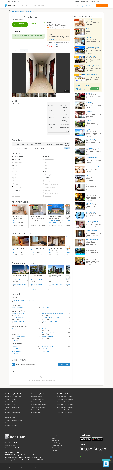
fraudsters (52, 39)
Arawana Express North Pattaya (93, 74)
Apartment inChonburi (18, 10)
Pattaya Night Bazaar (18, 336)
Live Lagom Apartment (92, 239)
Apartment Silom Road (11, 409)
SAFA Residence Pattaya (92, 46)
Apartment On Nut (10, 404)
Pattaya (14, 328)
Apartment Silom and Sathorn (13, 412)
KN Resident (89, 102)
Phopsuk (88, 184)
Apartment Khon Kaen (37, 409)
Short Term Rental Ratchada (65, 406)
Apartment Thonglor (11, 401)
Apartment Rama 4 (10, 414)
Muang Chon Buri (47, 346)
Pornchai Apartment (91, 230)
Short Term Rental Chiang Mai (65, 409)
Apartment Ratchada (11, 425)
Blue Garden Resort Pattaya (93, 248)
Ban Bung (15, 348)
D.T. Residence (89, 19)
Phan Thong (45, 350)
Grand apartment (90, 202)
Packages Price (95, 1)
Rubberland (15, 332)
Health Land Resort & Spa (93, 166)
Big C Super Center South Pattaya (52, 313)
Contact (54, 450)
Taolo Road (45, 307)
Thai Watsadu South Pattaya (50, 317)
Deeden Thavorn (90, 120)
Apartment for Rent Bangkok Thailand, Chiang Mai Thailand (13, 5)
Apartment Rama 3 (10, 417)
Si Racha (14, 346)
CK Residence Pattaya (92, 221)
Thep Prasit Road (17, 307)
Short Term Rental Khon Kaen (65, 414)
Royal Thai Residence (91, 129)
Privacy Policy (56, 447)
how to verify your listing (54, 43)
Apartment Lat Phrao (11, 422)
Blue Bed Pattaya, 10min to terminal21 (93, 65)
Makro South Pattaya (18, 317)
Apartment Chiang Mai (37, 398)
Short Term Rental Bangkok (65, 396)
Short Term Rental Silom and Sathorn (67, 401)
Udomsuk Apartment (91, 157)
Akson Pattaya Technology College (23, 299)
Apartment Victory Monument (13, 419)
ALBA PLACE (89, 37)
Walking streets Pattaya (49, 332)
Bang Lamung (30, 10)
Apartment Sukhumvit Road (13, 396)
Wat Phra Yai (45, 328)
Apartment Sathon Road (12, 406)
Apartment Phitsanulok (37, 412)
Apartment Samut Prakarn (38, 404)
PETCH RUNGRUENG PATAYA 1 (93, 138)
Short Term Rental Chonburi (65, 412)
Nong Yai (44, 348)
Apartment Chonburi (37, 414)
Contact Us (84, 1)
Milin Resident (89, 28)
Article (77, 1)
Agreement (55, 440)
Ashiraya (88, 175)
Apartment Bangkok (36, 396)
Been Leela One (90, 193)
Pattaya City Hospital (48, 336)
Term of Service (57, 445)
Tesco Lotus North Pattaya (50, 321)
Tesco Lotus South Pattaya (20, 313)
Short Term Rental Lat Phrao (65, 404)
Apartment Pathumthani (38, 406)
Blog (53, 437)
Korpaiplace (89, 111)
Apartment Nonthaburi (37, 401)
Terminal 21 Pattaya (18, 321)
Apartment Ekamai (10, 398)
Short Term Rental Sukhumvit (65, 398)
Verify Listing (56, 442)
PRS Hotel (88, 257)
